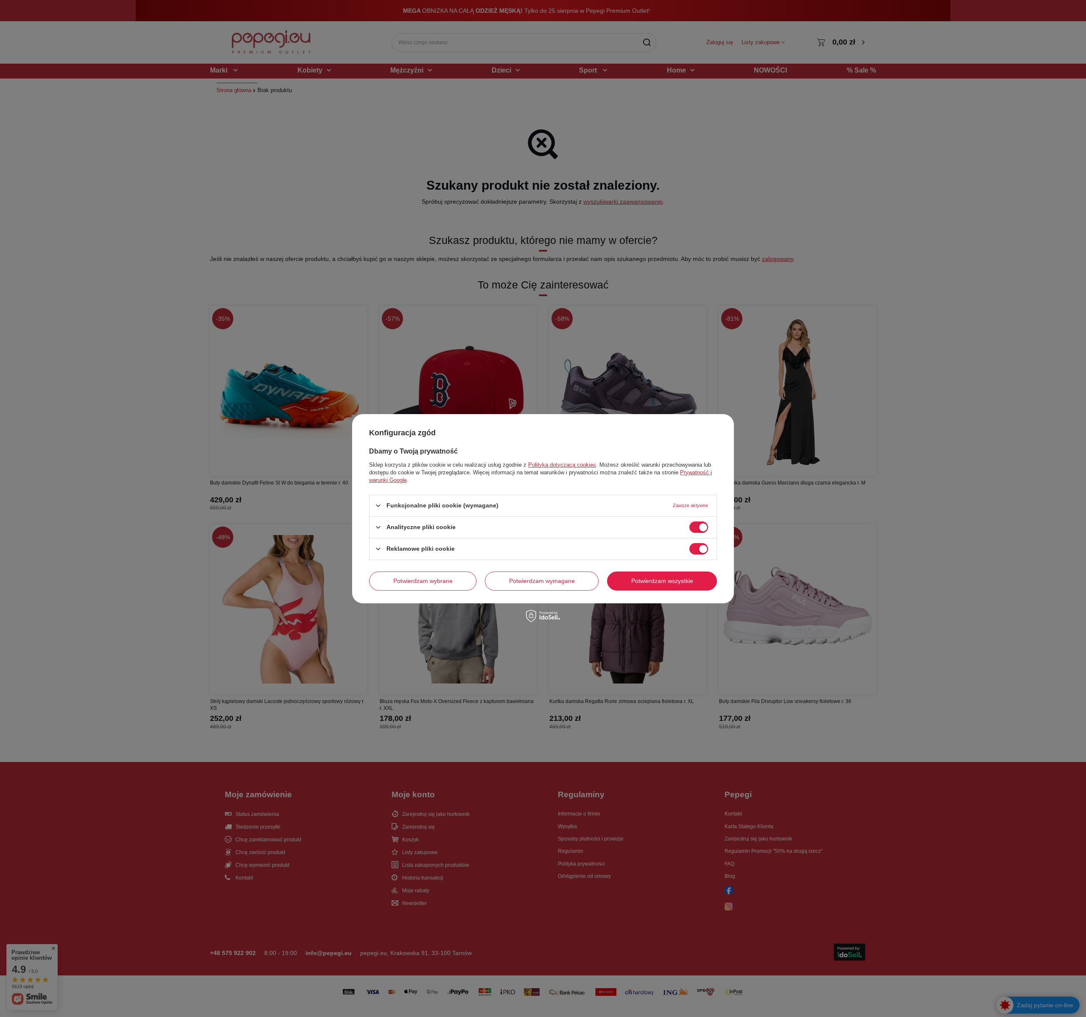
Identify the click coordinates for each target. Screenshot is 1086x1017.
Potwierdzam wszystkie (662, 580)
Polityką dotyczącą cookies (562, 464)
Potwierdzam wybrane (423, 580)
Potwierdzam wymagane (542, 580)
